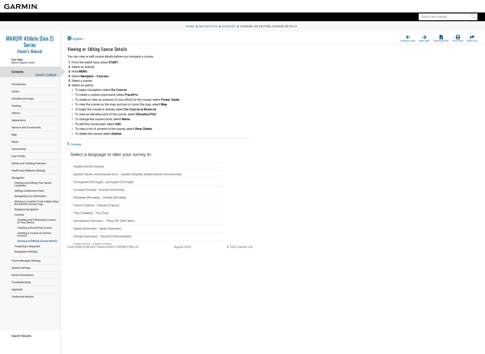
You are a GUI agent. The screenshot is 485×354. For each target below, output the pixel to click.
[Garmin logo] (21, 6)
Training (16, 105)
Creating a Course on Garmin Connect (34, 234)
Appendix (17, 289)
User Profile (18, 156)
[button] (408, 38)
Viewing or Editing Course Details (37, 240)
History (16, 113)
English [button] (77, 39)
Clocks (15, 91)
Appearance (19, 120)
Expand (39, 74)
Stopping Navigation (26, 209)
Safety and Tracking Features (29, 163)
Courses (19, 214)
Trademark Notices (23, 296)
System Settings (21, 267)
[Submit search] (473, 16)
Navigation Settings (26, 251)
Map (14, 134)
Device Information (23, 275)
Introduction (19, 84)
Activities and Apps (23, 98)
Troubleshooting (21, 282)
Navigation (18, 177)
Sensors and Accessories (26, 127)
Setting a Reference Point (29, 190)
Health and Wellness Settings (28, 170)
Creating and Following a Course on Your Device (36, 221)
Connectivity (19, 148)
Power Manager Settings (26, 260)
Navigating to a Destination (30, 196)
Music (15, 141)
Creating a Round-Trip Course (34, 227)
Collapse (51, 74)
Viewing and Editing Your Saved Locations (32, 184)
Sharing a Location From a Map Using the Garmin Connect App (36, 203)
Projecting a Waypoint (27, 246)
